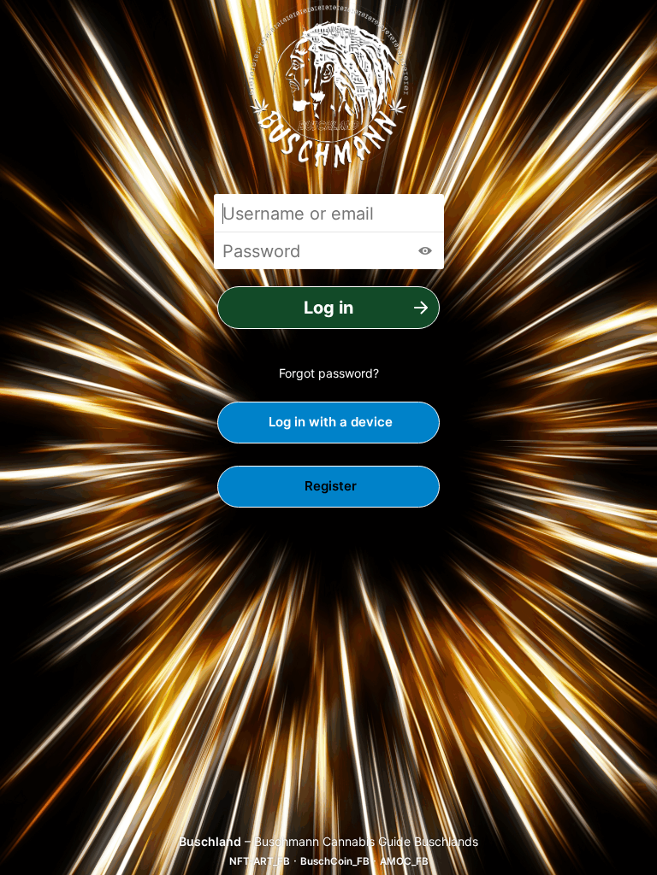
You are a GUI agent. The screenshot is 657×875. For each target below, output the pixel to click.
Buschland (210, 841)
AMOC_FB (404, 861)
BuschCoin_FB (335, 861)
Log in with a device (329, 422)
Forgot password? (329, 373)
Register (329, 486)
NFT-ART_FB (259, 861)
